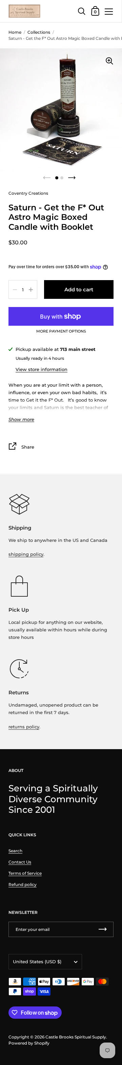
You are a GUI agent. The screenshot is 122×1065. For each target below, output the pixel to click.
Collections (38, 32)
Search (15, 850)
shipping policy (25, 554)
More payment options (61, 331)
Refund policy (22, 884)
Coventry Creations (28, 193)
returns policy (23, 726)
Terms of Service (25, 873)
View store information (41, 369)
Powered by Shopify (28, 1043)
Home (14, 32)
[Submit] (103, 929)
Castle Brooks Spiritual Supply (75, 1036)
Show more (21, 419)
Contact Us (19, 862)
